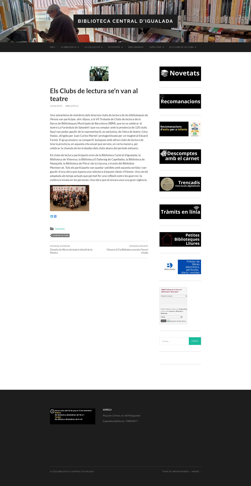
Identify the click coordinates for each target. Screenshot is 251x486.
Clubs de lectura (61, 235)
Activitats (114, 47)
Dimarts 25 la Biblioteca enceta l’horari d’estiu (127, 249)
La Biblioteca (68, 47)
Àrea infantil (136, 47)
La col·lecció (92, 47)
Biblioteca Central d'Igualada (125, 21)
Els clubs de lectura (181, 47)
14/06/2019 (56, 106)
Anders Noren (180, 471)
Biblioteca (72, 106)
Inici (52, 47)
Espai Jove (155, 47)
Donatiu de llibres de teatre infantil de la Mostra (71, 249)
